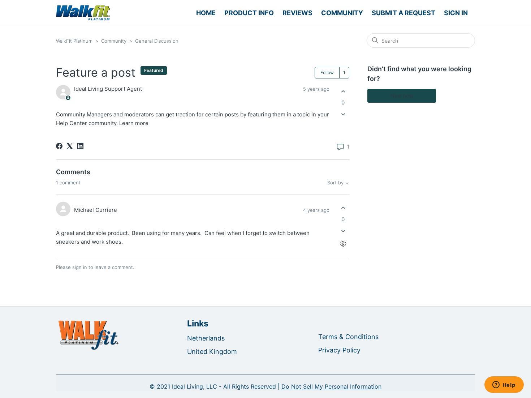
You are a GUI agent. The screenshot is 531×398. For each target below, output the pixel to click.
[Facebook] (59, 146)
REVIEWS (297, 13)
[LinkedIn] (80, 146)
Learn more (133, 123)
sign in (79, 267)
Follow (327, 72)
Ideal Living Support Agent (108, 88)
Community (342, 13)
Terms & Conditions (348, 337)
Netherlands (206, 338)
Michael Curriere (95, 209)
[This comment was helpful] (343, 208)
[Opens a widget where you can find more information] (504, 385)
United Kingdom (212, 351)
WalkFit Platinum (74, 41)
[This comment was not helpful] (343, 230)
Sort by (336, 182)
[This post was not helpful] (343, 114)
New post (401, 96)
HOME (206, 13)
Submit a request (403, 13)
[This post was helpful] (343, 91)
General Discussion (156, 41)
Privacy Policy (339, 350)
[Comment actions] (343, 243)
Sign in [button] (456, 13)
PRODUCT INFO (249, 13)
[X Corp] (69, 146)
